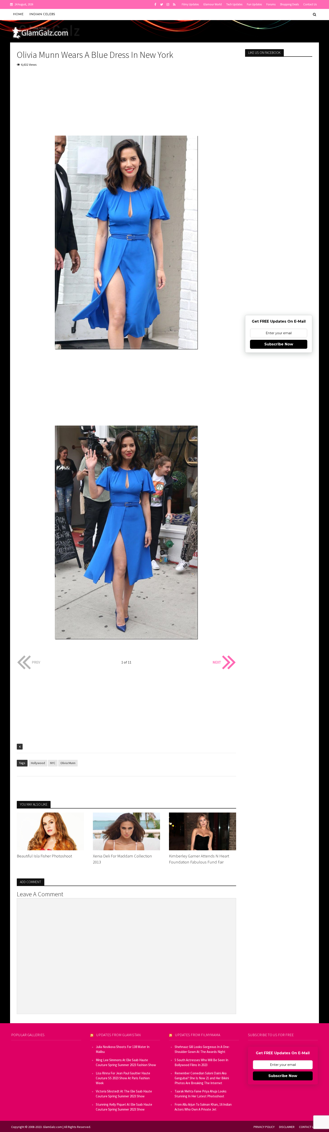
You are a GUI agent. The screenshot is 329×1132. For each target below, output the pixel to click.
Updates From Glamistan (118, 1034)
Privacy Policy (264, 1127)
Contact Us (310, 4)
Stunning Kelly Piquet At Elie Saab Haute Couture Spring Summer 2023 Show (124, 1106)
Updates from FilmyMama (197, 1034)
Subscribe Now (278, 344)
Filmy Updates (190, 4)
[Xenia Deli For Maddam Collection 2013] (126, 831)
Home (18, 14)
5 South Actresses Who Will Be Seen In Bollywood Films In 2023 (201, 1062)
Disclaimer (287, 1127)
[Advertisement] (126, 104)
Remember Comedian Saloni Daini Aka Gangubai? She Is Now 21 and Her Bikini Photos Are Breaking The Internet (202, 1078)
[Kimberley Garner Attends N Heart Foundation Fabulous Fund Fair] (202, 831)
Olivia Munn (67, 763)
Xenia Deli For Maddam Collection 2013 (122, 859)
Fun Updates (254, 4)
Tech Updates (234, 4)
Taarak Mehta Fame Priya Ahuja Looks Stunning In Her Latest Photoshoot (200, 1093)
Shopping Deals (289, 4)
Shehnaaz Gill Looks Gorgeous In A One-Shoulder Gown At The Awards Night (202, 1049)
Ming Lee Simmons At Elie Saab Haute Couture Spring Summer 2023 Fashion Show (126, 1062)
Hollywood (38, 763)
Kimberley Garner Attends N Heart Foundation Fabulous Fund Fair (199, 859)
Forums (271, 4)
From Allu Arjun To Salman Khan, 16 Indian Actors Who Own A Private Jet (203, 1106)
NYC (52, 763)
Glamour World (212, 4)
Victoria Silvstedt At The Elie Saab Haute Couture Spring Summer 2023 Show (124, 1093)
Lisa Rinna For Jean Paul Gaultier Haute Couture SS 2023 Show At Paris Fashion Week (123, 1078)
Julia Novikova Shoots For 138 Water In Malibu (123, 1049)
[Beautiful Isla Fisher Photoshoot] (50, 831)
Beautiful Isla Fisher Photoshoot (44, 856)
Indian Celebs (42, 14)
